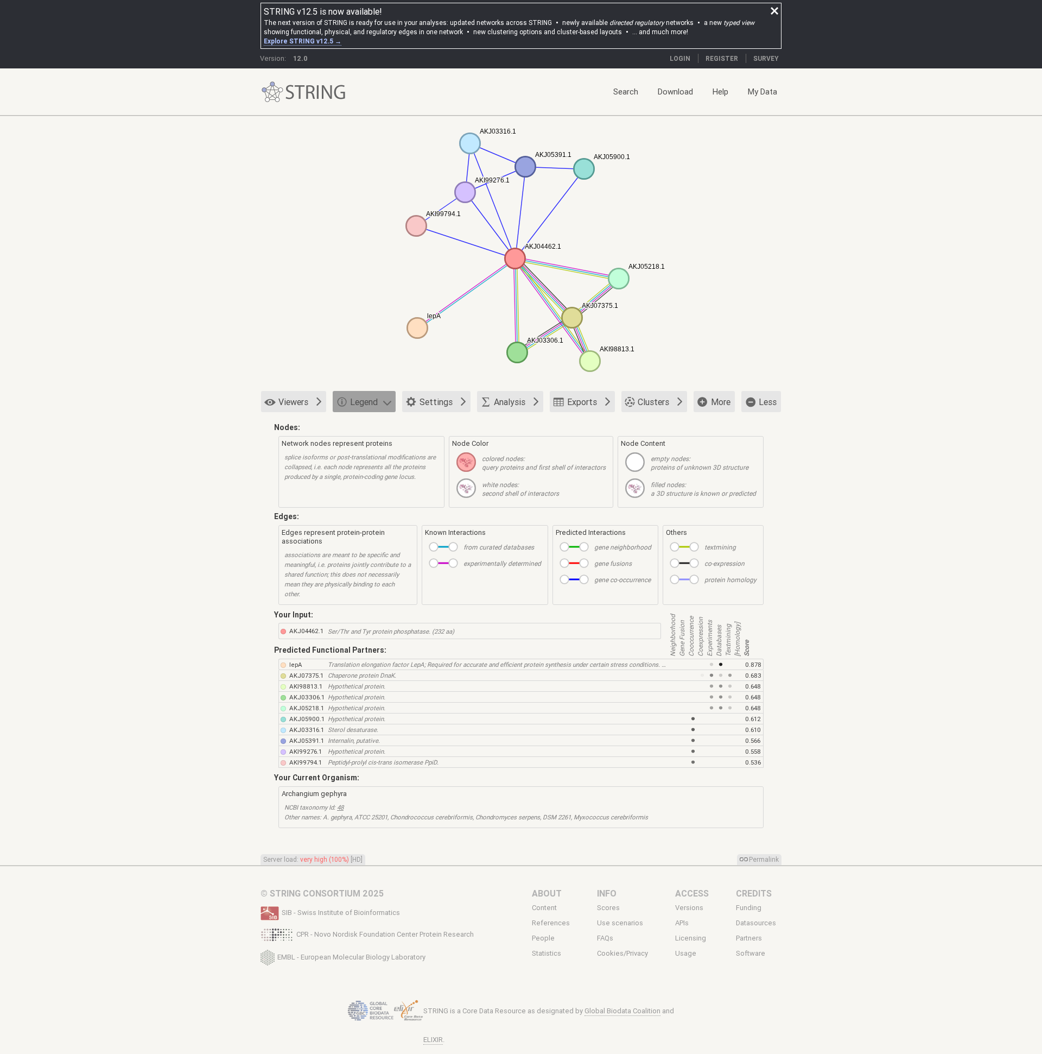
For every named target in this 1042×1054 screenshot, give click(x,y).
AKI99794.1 (305, 762)
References (551, 923)
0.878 (753, 664)
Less (768, 401)
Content (544, 907)
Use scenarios (620, 923)
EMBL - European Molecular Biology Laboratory (351, 956)
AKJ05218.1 (306, 708)
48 (340, 807)
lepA (295, 664)
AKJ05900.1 (307, 719)
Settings (436, 401)
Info (607, 893)
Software (750, 953)
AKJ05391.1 (306, 740)
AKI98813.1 (305, 686)
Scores (608, 907)
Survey (766, 58)
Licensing (690, 938)
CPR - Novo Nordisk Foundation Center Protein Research (385, 934)
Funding (748, 907)
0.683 (753, 675)
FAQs (605, 938)
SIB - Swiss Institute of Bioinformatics (341, 912)
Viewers (293, 401)
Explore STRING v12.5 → (302, 41)
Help (720, 91)
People (543, 938)
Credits (754, 893)
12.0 (300, 58)
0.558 (753, 751)
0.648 (753, 686)
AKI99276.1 (305, 751)
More (720, 401)
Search (625, 91)
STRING (272, 92)
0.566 (752, 740)
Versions (689, 907)
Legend (364, 401)
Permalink (764, 859)
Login (680, 58)
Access (692, 893)
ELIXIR (433, 1039)
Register (722, 58)
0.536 (753, 762)
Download (675, 91)
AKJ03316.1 (306, 729)
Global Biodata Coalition (622, 1010)
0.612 (753, 719)
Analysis (509, 401)
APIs (682, 923)
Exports (582, 401)
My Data (762, 91)
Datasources (756, 923)
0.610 (753, 729)
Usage (685, 953)
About (547, 893)
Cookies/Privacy (622, 953)
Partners (749, 938)
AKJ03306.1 (307, 697)
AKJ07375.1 (306, 675)
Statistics (546, 953)
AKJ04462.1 (306, 631)
